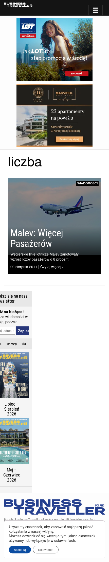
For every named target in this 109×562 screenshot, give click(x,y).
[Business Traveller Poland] (18, 4)
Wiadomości (87, 183)
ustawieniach (64, 540)
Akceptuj (20, 549)
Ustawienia (45, 549)
